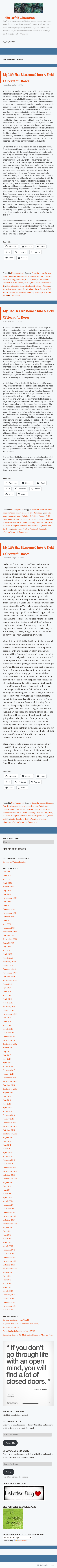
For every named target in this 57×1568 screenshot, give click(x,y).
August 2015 (8, 1176)
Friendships (46, 296)
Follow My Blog (12, 1460)
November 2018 (10, 1052)
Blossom (12, 289)
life (4, 299)
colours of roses (14, 542)
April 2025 (7, 921)
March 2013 (8, 1284)
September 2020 (10, 977)
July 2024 (7, 929)
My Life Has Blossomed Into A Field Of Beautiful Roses (24, 83)
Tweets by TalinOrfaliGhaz (15, 900)
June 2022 (7, 944)
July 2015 (7, 1180)
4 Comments (22, 558)
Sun (16, 305)
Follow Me (10, 1481)
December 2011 (9, 1341)
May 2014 (7, 1232)
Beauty (5, 289)
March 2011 (8, 1348)
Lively (39, 299)
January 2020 (8, 1004)
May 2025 (7, 918)
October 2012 (9, 1303)
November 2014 (10, 1210)
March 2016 (8, 1150)
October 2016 (9, 1123)
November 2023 (10, 936)
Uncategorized (17, 286)
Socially (11, 305)
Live (35, 299)
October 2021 (9, 955)
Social (5, 305)
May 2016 (7, 1142)
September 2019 (10, 1019)
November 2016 (10, 1120)
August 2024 (8, 925)
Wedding (30, 305)
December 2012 (9, 1296)
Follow (9, 1510)
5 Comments (14, 308)
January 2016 (8, 1157)
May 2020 (7, 989)
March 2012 (8, 1329)
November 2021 (9, 951)
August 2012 (8, 1311)
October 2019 (9, 1015)
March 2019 (8, 1041)
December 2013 (9, 1251)
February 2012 (9, 1333)
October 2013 (9, 1258)
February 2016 (9, 1153)
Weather (22, 305)
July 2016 (7, 1135)
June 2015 (7, 1183)
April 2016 (7, 1146)
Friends (27, 296)
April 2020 (7, 992)
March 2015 (8, 1195)
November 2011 (9, 1344)
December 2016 (9, 1116)
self (47, 302)
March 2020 (8, 996)
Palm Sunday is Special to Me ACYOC (19, 1369)
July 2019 (7, 1026)
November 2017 (9, 1079)
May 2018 (7, 1064)
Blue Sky (20, 289)
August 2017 (8, 1086)
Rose (37, 302)
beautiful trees (9, 538)
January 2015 (8, 1202)
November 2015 (10, 1165)
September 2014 (10, 1217)
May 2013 (7, 1277)
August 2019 (8, 1022)
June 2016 (7, 1138)
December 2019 (9, 1007)
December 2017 (9, 1075)
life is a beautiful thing (15, 299)
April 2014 (7, 1236)
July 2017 (6, 1090)
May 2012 (7, 1322)
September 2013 (10, 1262)
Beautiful (35, 286)
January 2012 (8, 1337)
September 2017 (10, 1082)
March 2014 (8, 1239)
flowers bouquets (10, 296)
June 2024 (7, 933)
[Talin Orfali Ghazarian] (28, 8)
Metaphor (7, 302)
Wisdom (47, 305)
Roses (42, 302)
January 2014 (8, 1247)
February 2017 (9, 1108)
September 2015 (10, 1172)
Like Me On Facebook (14, 887)
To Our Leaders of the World (16, 1358)
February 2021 (9, 966)
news (20, 302)
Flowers (45, 292)
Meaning (46, 299)
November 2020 (10, 970)
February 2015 (9, 1198)
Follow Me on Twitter (16, 897)
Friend (20, 296)
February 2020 (9, 1000)
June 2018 (7, 1060)
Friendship (35, 296)
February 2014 (9, 1243)
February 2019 (9, 1045)
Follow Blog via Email (16, 1489)
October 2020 (9, 974)
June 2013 (7, 1273)
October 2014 (9, 1213)
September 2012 (10, 1307)
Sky (50, 302)
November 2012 (9, 1299)
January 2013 (8, 1292)
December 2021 (9, 947)
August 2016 (8, 1131)
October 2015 (9, 1168)
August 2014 (8, 1221)
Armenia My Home (11, 1366)
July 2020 (7, 985)
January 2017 (8, 1112)
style (25, 857)
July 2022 (7, 940)
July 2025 (7, 910)
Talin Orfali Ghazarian (19, 18)
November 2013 (9, 1254)
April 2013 (7, 1281)
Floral (39, 292)
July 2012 (6, 1314)
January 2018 (8, 1071)
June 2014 (7, 1228)
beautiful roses (46, 286)
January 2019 (8, 1049)
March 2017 (8, 1105)
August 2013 (8, 1266)
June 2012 (7, 1318)
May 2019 (7, 1034)
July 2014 (7, 1224)
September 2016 (10, 1127)
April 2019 (7, 1037)
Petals (25, 302)
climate (28, 289)
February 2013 (9, 1288)
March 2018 (8, 1067)
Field (34, 292)
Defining (11, 292)
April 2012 (7, 1326)
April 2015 (7, 1191)
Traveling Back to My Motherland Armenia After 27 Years (28, 1373)
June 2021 (7, 959)
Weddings (39, 305)
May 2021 (7, 962)
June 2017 (7, 1093)
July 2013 (6, 1269)
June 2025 (7, 914)
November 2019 (10, 1011)
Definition (20, 292)
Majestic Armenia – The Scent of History (21, 1362)
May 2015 (7, 1187)
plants (31, 302)
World (5, 308)
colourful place (37, 289)
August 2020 (8, 981)
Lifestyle (28, 299)
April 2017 (7, 1101)
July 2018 (7, 1056)
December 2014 (9, 1206)
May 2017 (7, 1097)
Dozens (28, 292)
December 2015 (9, 1161)
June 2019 (7, 1030)
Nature (14, 302)
